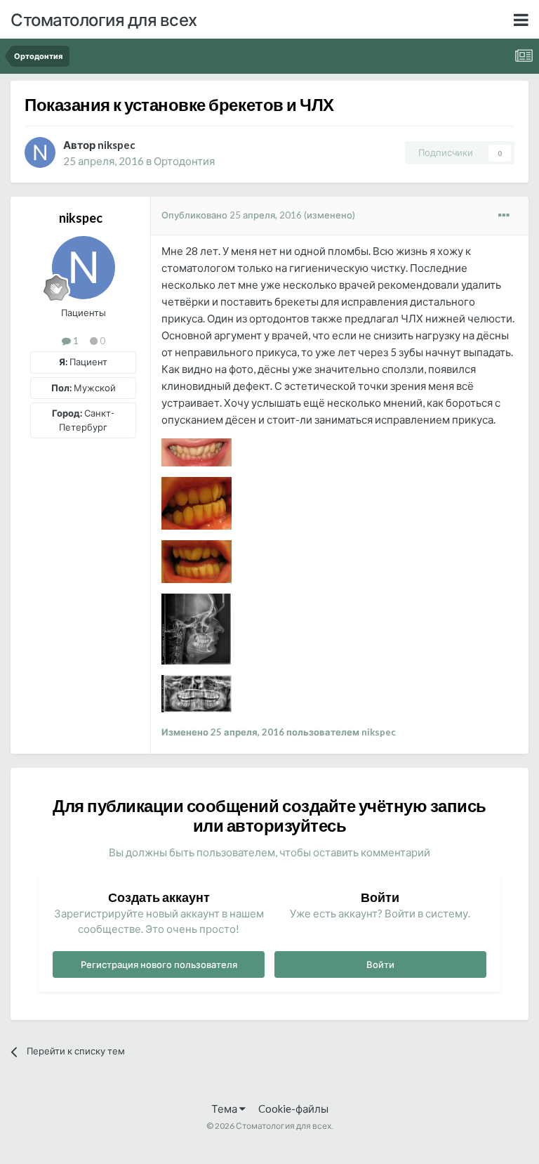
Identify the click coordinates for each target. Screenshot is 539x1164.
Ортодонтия (184, 161)
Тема (225, 1108)
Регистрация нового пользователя (159, 964)
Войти (380, 964)
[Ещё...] (504, 215)
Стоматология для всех (104, 19)
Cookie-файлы (293, 1108)
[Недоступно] (196, 451)
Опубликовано (231, 215)
